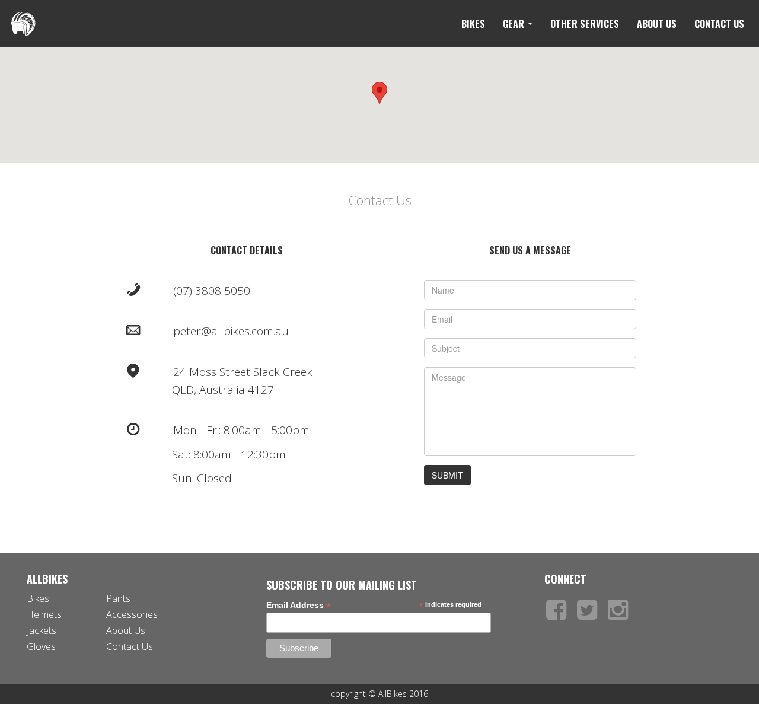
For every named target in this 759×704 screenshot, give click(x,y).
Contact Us (719, 24)
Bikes (473, 24)
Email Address (298, 605)
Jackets (41, 630)
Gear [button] (515, 24)
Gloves (41, 646)
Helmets (44, 614)
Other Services (584, 24)
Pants (118, 598)
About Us (657, 24)
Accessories (132, 614)
